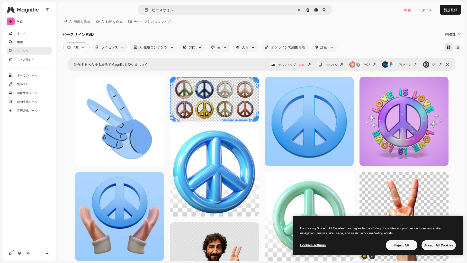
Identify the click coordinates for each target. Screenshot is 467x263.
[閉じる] (447, 64)
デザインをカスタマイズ (152, 21)
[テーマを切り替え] (28, 253)
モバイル (332, 64)
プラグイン (404, 64)
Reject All (401, 245)
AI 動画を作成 (112, 21)
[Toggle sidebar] (48, 10)
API (434, 64)
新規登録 (450, 9)
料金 (407, 9)
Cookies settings (313, 245)
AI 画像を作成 (79, 21)
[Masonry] (448, 47)
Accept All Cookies (438, 245)
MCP (367, 64)
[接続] (11, 253)
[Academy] (19, 253)
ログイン (425, 9)
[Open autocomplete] (144, 10)
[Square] (457, 47)
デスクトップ (291, 64)
